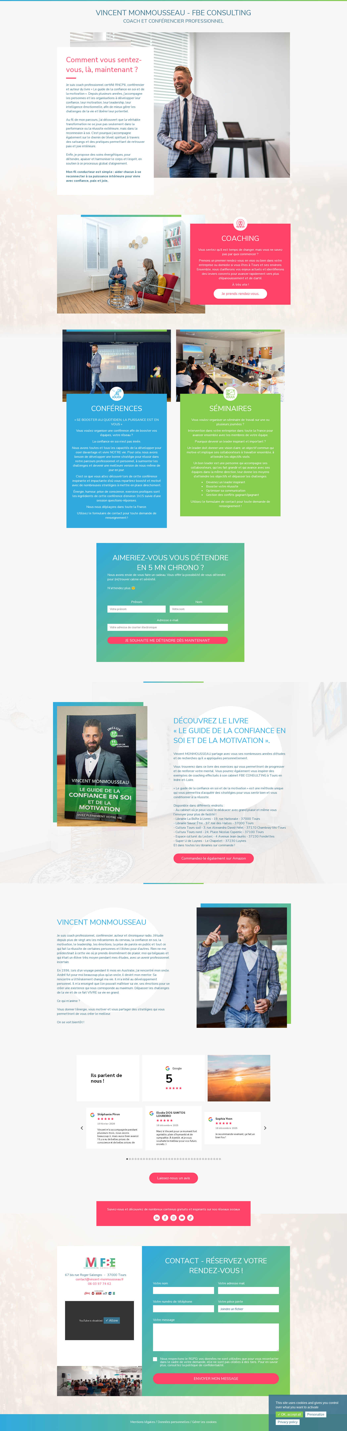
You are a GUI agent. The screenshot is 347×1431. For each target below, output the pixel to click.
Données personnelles (174, 1422)
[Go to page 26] (197, 1159)
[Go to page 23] (189, 1159)
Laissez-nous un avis (173, 1178)
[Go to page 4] (135, 1159)
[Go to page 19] (178, 1159)
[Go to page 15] (166, 1159)
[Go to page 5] (138, 1159)
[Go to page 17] (172, 1159)
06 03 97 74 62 (99, 1284)
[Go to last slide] (82, 1128)
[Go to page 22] (186, 1159)
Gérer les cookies (204, 1422)
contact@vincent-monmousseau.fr (99, 1279)
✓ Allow (112, 1320)
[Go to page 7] (144, 1159)
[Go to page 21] (183, 1159)
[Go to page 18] (175, 1159)
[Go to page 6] (141, 1159)
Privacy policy (288, 1422)
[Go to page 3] (133, 1159)
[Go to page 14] (163, 1159)
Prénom (136, 602)
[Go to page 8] (147, 1159)
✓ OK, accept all (289, 1414)
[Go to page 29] (206, 1159)
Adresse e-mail (168, 620)
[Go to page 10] (152, 1159)
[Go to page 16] (169, 1159)
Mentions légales (142, 1422)
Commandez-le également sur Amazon (214, 858)
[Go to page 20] (180, 1159)
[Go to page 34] (220, 1159)
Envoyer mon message (216, 1378)
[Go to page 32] (214, 1159)
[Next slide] (265, 1128)
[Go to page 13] (161, 1159)
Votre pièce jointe (230, 1301)
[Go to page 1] (127, 1159)
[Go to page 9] (149, 1159)
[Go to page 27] (200, 1159)
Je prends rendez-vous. (240, 293)
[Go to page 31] (211, 1159)
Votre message (164, 1319)
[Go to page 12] (158, 1159)
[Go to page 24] (192, 1159)
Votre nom (160, 1283)
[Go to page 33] (217, 1159)
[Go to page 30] (208, 1159)
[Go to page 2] (130, 1159)
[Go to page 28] (203, 1159)
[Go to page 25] (194, 1159)
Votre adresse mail (231, 1283)
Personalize (315, 1414)
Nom (198, 602)
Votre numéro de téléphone (172, 1301)
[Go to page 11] (155, 1159)
